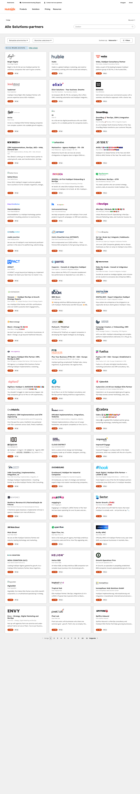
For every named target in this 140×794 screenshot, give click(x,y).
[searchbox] (104, 27)
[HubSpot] (10, 9)
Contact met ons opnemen (54, 2)
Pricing (47, 9)
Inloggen (123, 2)
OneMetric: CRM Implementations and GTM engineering (24, 416)
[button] (131, 20)
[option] (17, 40)
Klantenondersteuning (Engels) (31, 2)
